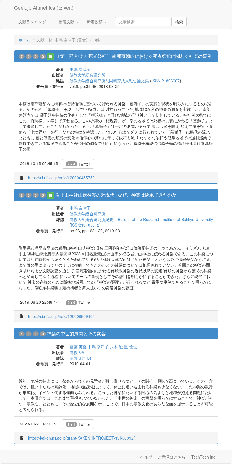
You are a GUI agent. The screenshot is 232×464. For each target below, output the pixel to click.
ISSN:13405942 (85, 225)
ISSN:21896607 (165, 80)
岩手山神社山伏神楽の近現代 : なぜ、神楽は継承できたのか (116, 194)
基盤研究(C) (80, 358)
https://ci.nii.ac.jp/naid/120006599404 (61, 316)
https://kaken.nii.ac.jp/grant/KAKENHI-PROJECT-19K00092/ (81, 438)
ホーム (24, 40)
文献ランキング (32, 21)
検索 (179, 21)
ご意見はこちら (172, 457)
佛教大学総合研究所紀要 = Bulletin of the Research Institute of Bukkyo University (141, 219)
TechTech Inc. (203, 457)
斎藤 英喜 (78, 346)
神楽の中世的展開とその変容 (76, 333)
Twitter (79, 164)
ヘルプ (146, 457)
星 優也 (130, 346)
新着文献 (67, 21)
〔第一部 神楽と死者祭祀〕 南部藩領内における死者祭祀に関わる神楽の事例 (133, 56)
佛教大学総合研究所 (87, 75)
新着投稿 (95, 21)
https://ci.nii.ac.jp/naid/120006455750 (61, 177)
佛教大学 (77, 352)
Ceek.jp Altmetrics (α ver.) (44, 7)
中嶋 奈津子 (80, 69)
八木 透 (116, 346)
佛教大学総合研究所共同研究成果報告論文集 (109, 80)
